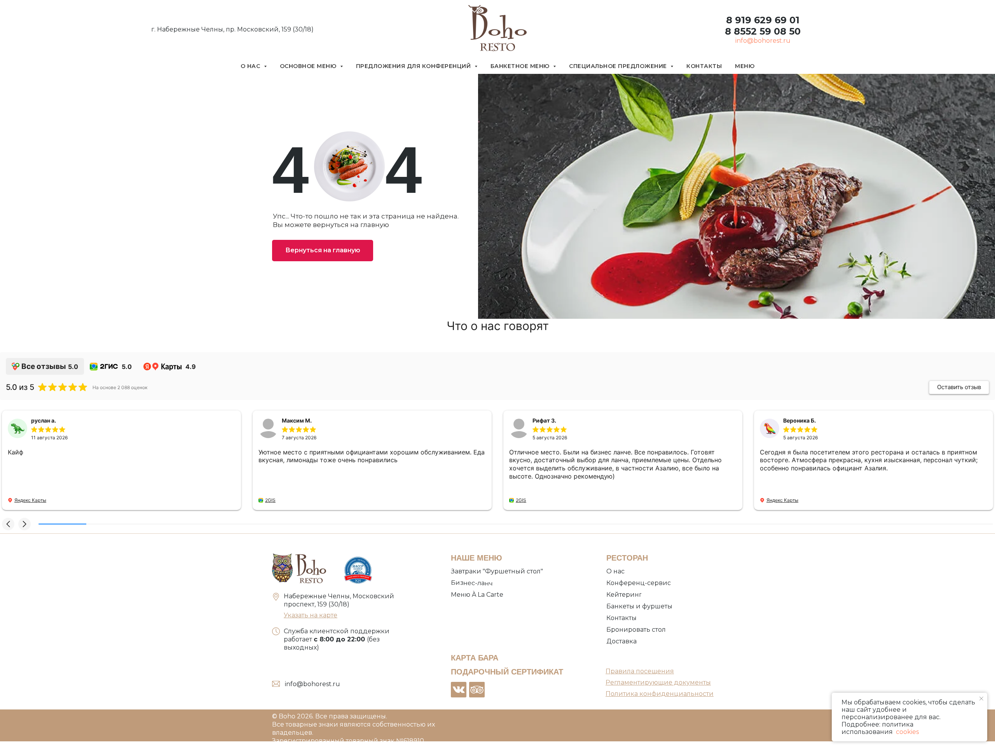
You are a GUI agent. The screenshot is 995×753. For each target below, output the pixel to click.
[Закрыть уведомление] (981, 698)
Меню (744, 66)
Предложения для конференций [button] (414, 66)
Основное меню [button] (309, 66)
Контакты (704, 66)
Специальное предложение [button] (619, 66)
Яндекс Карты (30, 500)
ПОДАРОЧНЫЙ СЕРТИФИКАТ (507, 671)
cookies (906, 732)
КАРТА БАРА (474, 657)
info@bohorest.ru (763, 40)
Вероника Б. (799, 420)
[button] (8, 524)
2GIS (270, 500)
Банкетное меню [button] (521, 66)
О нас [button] (251, 66)
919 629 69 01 (765, 20)
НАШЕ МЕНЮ (476, 558)
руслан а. (43, 420)
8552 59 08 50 (766, 31)
